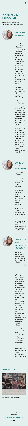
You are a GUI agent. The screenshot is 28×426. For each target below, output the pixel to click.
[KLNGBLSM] (14, 408)
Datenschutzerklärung (17, 417)
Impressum (8, 417)
